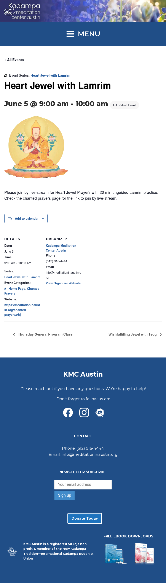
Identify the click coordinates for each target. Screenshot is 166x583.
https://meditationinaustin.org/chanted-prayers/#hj (22, 310)
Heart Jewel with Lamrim (22, 277)
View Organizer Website (63, 283)
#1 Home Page (14, 288)
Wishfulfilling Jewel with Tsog (133, 334)
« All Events (14, 59)
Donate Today (85, 518)
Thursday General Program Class (45, 334)
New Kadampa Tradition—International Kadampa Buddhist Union (58, 553)
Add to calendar (26, 218)
